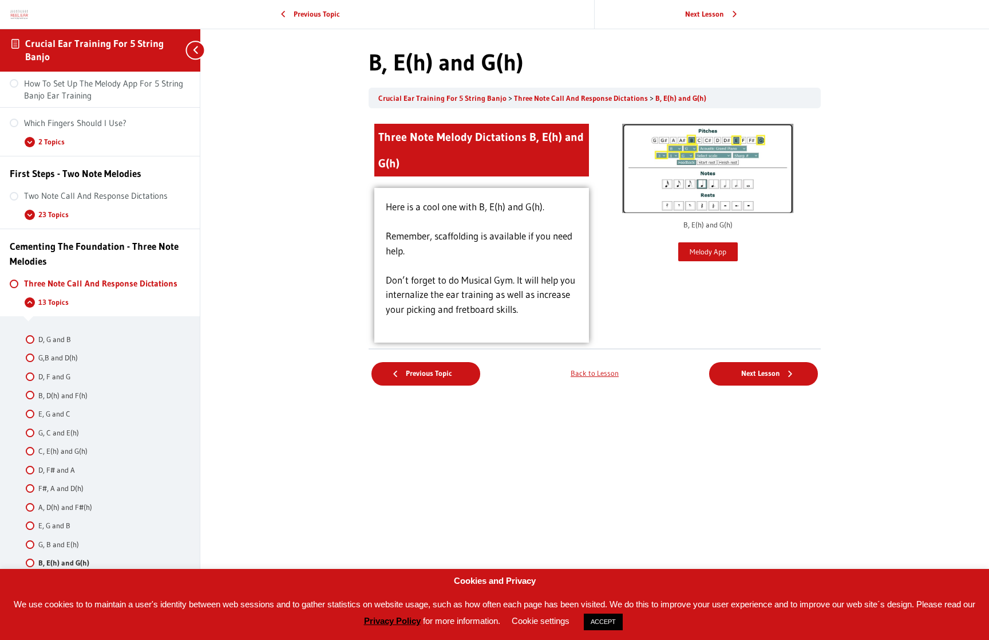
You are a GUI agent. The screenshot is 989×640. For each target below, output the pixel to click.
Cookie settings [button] (540, 621)
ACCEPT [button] (603, 621)
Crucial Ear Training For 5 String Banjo (443, 98)
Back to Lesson (595, 373)
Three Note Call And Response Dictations (582, 98)
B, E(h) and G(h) (680, 98)
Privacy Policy (392, 621)
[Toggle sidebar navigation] (188, 50)
